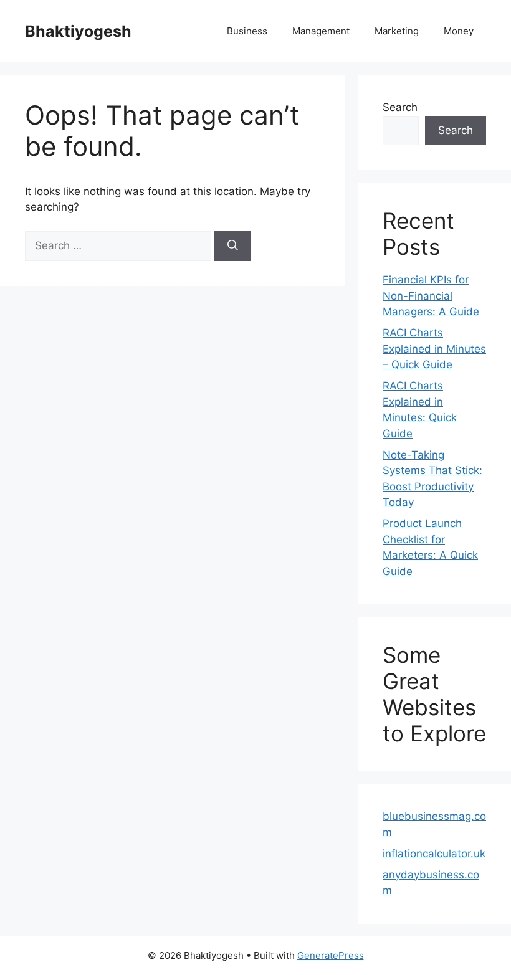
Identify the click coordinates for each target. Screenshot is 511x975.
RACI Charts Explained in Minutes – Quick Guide (434, 348)
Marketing (397, 31)
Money (459, 31)
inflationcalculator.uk (434, 853)
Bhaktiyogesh (78, 31)
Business (247, 31)
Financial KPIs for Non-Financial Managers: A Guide (431, 295)
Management (321, 31)
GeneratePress (330, 955)
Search (400, 107)
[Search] (232, 246)
